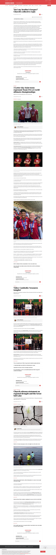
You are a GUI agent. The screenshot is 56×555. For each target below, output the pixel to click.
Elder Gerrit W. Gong (22, 325)
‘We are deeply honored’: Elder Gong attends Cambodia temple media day (27, 363)
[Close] (55, 550)
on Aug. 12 (33, 328)
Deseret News (6, 0)
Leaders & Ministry (25, 5)
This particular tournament (17, 146)
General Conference (11, 5)
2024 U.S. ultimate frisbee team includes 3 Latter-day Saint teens (25, 263)
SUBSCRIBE (50, 0)
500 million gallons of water (27, 503)
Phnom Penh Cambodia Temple (35, 324)
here (30, 521)
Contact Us (9, 546)
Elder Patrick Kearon (16, 354)
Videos (32, 5)
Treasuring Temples (25, 330)
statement (31, 432)
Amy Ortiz (19, 428)
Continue (43, 551)
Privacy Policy (15, 546)
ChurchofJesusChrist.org (30, 494)
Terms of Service (12, 546)
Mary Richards (20, 126)
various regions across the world (18, 512)
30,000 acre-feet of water (35, 492)
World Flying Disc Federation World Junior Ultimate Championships (24, 131)
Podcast (30, 5)
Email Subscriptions (20, 546)
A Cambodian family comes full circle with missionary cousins (24, 365)
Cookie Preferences (24, 546)
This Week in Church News (20, 78)
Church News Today (19, 76)
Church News (10, 0)
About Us (6, 546)
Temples (16, 5)
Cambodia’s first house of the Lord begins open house (23, 367)
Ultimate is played (16, 142)
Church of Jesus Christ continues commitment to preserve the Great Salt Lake (27, 499)
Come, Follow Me (20, 5)
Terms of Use (22, 553)
